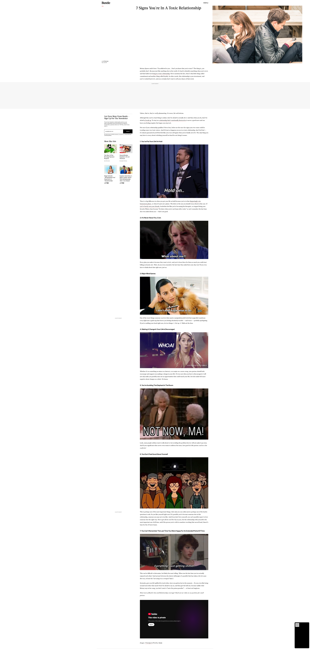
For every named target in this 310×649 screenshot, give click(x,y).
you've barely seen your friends (149, 206)
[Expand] (296, 624)
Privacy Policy (108, 135)
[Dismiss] (307, 624)
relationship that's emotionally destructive (172, 120)
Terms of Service (128, 134)
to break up (147, 120)
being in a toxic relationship (161, 73)
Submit (128, 131)
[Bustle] (106, 3)
